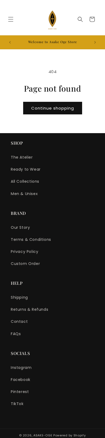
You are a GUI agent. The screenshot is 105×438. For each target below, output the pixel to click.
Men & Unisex (24, 193)
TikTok (17, 403)
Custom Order (25, 263)
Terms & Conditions (31, 239)
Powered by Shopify (69, 435)
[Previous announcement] (10, 42)
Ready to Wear (26, 169)
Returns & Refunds (29, 309)
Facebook (20, 379)
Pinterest (20, 391)
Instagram (21, 367)
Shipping (19, 297)
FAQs (16, 333)
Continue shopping (52, 108)
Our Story (20, 227)
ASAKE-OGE (42, 435)
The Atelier (22, 157)
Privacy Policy (24, 251)
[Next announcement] (95, 42)
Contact (19, 321)
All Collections (25, 181)
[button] (11, 19)
